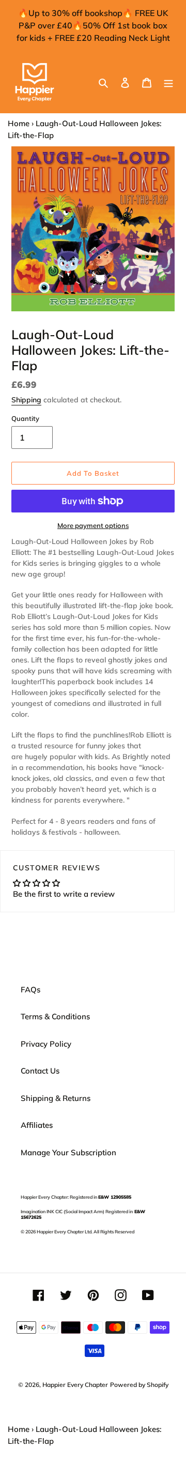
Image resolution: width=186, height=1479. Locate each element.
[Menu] (168, 82)
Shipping (26, 399)
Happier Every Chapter (75, 1385)
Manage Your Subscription (68, 1152)
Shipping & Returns (55, 1098)
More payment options (93, 525)
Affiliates (37, 1125)
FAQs (30, 989)
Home (18, 123)
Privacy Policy (46, 1044)
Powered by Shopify (139, 1385)
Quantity (25, 418)
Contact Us (40, 1071)
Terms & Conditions (55, 1016)
